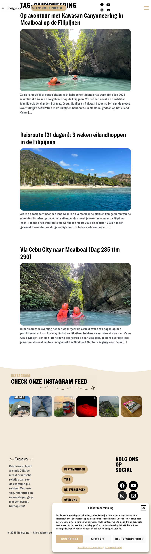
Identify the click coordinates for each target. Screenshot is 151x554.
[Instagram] (102, 10)
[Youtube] (108, 4)
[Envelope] (108, 10)
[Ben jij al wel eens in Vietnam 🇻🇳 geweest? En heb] (109, 406)
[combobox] (48, 8)
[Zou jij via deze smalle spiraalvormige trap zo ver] (42, 406)
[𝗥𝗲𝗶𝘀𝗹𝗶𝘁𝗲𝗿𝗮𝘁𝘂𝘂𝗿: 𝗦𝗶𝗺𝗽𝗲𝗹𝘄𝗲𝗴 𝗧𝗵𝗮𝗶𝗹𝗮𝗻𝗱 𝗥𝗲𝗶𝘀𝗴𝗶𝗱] (131, 406)
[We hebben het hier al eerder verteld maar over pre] (64, 406)
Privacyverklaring (113, 547)
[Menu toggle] (146, 8)
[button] (143, 508)
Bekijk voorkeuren (129, 539)
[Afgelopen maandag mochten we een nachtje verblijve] (19, 406)
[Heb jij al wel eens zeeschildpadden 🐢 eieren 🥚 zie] (86, 406)
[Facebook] (102, 4)
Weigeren (98, 539)
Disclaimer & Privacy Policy (90, 547)
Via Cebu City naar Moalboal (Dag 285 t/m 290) (70, 252)
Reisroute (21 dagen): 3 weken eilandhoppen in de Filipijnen (73, 138)
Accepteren (69, 539)
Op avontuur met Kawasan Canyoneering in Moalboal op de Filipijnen (71, 18)
